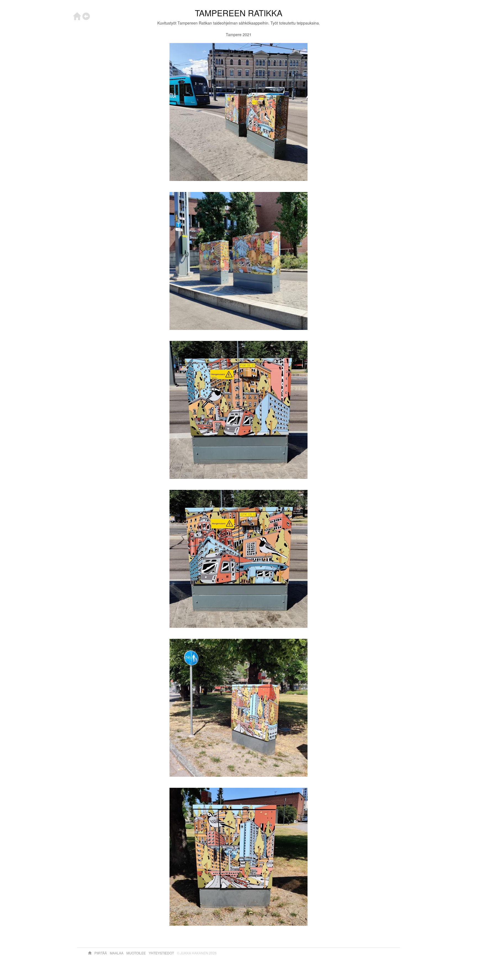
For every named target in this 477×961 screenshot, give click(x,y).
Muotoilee (136, 953)
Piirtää (101, 953)
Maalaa (117, 953)
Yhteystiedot (162, 953)
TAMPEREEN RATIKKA (238, 13)
